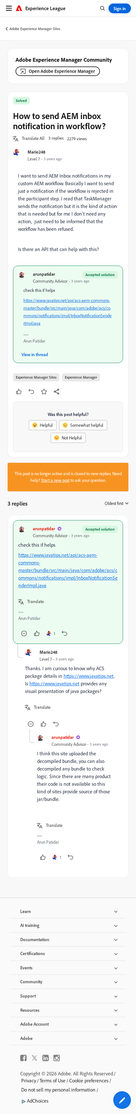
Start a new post (55, 480)
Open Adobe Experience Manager (62, 71)
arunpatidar (44, 274)
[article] (68, 582)
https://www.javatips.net (89, 676)
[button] (33, 138)
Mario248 (36, 151)
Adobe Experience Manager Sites (34, 28)
